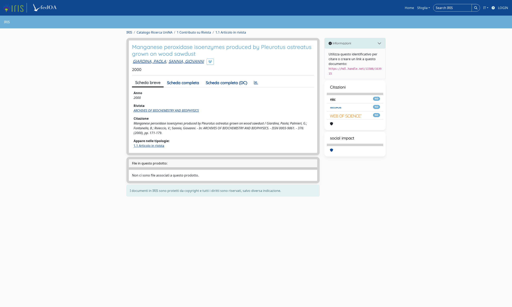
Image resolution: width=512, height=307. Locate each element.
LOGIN (503, 8)
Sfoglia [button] (422, 8)
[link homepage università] (45, 8)
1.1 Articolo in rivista (230, 32)
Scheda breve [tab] (147, 82)
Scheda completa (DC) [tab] (226, 82)
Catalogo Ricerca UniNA (154, 32)
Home (409, 8)
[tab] (256, 83)
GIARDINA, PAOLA (149, 61)
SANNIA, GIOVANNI (186, 61)
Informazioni (341, 43)
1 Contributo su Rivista (194, 32)
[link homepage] (14, 8)
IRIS (129, 32)
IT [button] (484, 8)
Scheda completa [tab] (183, 82)
